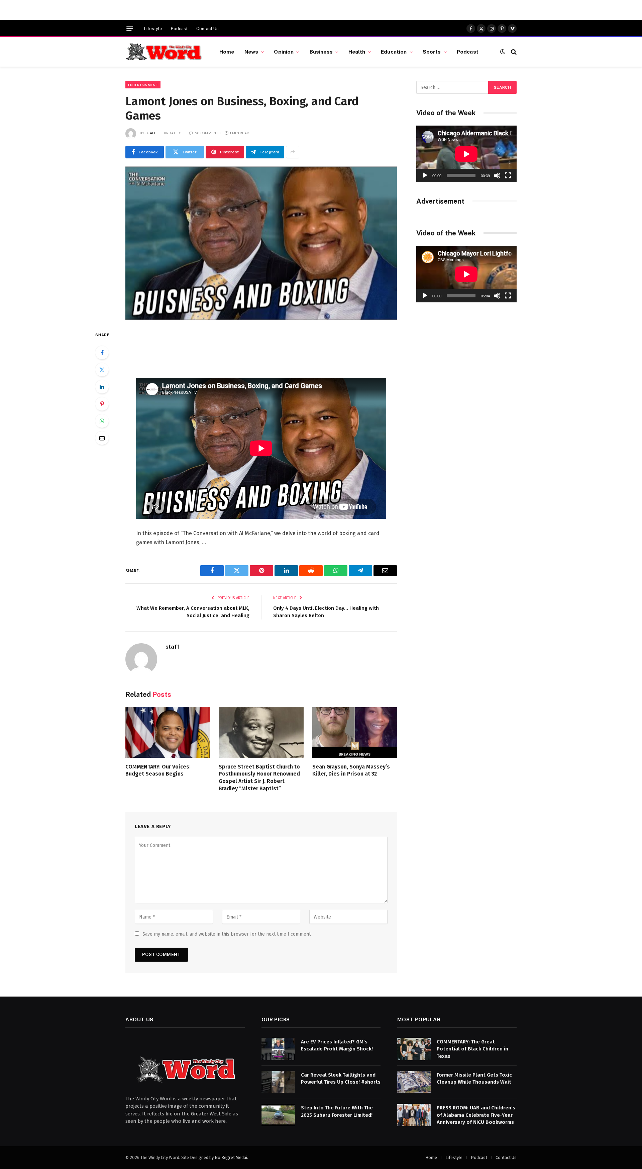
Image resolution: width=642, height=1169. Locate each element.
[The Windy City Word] (164, 52)
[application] (466, 154)
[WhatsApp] (102, 421)
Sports (432, 52)
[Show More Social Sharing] (292, 152)
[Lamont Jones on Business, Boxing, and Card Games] (261, 243)
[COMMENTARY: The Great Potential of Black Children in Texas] (414, 1049)
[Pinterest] (102, 404)
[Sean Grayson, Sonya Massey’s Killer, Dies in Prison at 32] (354, 732)
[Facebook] (102, 352)
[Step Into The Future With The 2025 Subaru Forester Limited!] (278, 1115)
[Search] (513, 51)
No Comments (208, 133)
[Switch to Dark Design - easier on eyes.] (503, 52)
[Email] (102, 438)
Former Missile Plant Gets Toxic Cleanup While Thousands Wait (474, 1078)
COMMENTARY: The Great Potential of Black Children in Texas (472, 1049)
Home (226, 52)
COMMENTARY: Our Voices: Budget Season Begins (158, 770)
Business (321, 52)
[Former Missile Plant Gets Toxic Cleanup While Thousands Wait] (414, 1082)
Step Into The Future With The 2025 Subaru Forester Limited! (337, 1111)
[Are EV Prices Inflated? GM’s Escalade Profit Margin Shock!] (278, 1049)
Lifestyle (153, 28)
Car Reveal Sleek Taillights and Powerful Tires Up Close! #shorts (341, 1078)
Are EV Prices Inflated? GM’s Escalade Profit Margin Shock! (337, 1045)
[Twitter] (102, 369)
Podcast (179, 28)
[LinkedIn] (102, 386)
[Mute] (497, 175)
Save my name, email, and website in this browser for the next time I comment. (227, 934)
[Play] (425, 175)
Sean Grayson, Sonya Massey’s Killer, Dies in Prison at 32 (351, 770)
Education (394, 52)
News (251, 52)
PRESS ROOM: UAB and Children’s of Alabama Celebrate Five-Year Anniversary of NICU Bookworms (476, 1115)
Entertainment (143, 85)
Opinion (284, 52)
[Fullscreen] (508, 175)
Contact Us (207, 28)
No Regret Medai (231, 1157)
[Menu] (129, 28)
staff (150, 133)
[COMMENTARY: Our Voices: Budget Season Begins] (167, 732)
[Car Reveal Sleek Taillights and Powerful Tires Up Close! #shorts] (278, 1082)
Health (356, 52)
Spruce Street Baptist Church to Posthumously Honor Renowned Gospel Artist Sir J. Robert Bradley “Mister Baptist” (259, 777)
